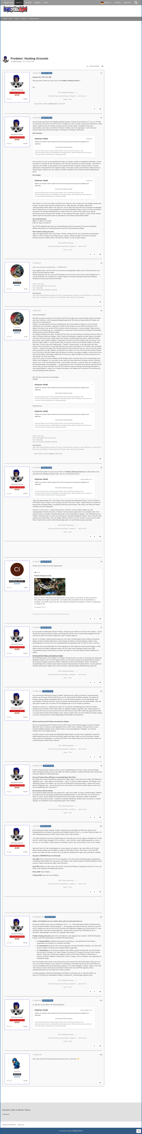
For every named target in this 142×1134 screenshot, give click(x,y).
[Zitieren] (100, 108)
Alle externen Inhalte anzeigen (63, 147)
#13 (101, 1055)
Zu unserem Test (39, 607)
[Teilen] (102, 66)
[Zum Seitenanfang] (138, 1131)
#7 (101, 627)
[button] (106, 2)
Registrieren (127, 2)
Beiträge (9, 99)
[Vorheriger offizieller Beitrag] (90, 254)
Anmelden (117, 2)
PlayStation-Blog (43, 510)
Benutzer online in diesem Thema (16, 1110)
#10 (101, 826)
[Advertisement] (36, 38)
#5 (101, 467)
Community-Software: (71, 1131)
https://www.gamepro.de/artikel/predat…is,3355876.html (49, 267)
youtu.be (88, 139)
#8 (101, 691)
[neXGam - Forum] (71, 9)
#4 (101, 310)
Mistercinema (53, 104)
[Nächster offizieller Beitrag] (94, 108)
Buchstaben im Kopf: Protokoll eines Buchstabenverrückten (51, 614)
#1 (101, 73)
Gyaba (51, 453)
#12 (101, 1000)
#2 (101, 118)
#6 (101, 561)
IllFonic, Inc (67, 924)
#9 (101, 766)
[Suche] (136, 2)
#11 (101, 917)
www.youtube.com (85, 479)
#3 (101, 263)
